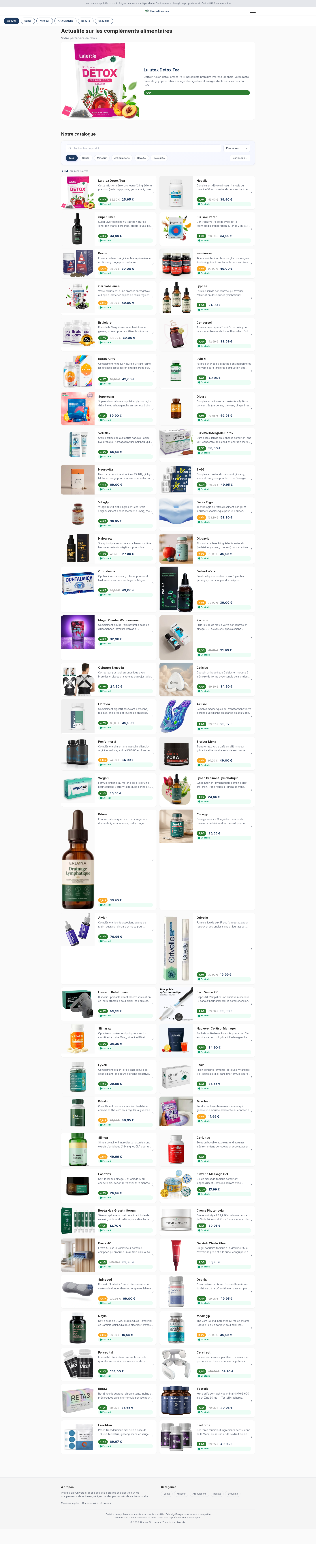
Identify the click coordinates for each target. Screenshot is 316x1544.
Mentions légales (70, 1503)
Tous (72, 157)
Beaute (85, 20)
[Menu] (253, 11)
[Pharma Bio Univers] (158, 11)
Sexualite (104, 20)
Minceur (44, 20)
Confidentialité (90, 1503)
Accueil (11, 20)
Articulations (65, 20)
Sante (27, 20)
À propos (105, 1503)
